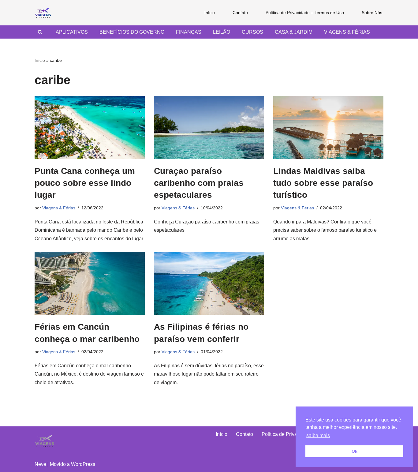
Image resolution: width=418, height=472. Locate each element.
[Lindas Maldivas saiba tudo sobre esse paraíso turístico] (328, 127)
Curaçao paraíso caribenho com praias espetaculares (199, 183)
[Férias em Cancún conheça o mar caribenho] (90, 283)
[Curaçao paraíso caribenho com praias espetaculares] (209, 127)
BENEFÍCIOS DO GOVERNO (131, 32)
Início (209, 12)
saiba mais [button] (318, 435)
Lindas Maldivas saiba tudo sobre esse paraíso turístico (323, 183)
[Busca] (40, 32)
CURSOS (252, 32)
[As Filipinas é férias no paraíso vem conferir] (209, 283)
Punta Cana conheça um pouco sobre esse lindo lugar (85, 183)
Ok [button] (354, 451)
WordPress (83, 464)
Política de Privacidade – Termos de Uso (305, 12)
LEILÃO (221, 32)
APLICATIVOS (72, 32)
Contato (240, 12)
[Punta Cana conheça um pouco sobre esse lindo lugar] (90, 127)
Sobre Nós (372, 12)
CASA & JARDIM (293, 32)
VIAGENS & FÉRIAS (347, 32)
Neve (40, 464)
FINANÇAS (188, 32)
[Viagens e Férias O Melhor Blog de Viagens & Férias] (44, 13)
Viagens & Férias (58, 207)
